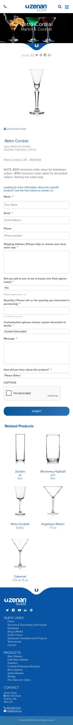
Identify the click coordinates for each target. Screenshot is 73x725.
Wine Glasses (15, 669)
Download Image (16, 128)
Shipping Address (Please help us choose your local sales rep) (35, 246)
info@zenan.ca (14, 710)
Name (8, 196)
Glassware (13, 628)
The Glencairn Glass (18, 680)
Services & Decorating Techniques (27, 624)
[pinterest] (41, 55)
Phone (7, 228)
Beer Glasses (14, 656)
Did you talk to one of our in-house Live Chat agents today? (35, 280)
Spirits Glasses (15, 673)
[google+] (50, 55)
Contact (11, 645)
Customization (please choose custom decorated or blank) (35, 324)
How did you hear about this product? (27, 369)
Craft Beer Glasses (17, 659)
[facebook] (45, 55)
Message (10, 338)
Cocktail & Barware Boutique (23, 666)
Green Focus (14, 635)
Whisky (11, 676)
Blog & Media (15, 631)
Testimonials (14, 641)
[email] (32, 55)
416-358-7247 (13, 707)
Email (8, 213)
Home (10, 621)
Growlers (12, 663)
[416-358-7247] (6, 7)
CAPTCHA (10, 382)
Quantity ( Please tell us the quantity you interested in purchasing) (36, 302)
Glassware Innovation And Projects (27, 638)
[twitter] (36, 55)
